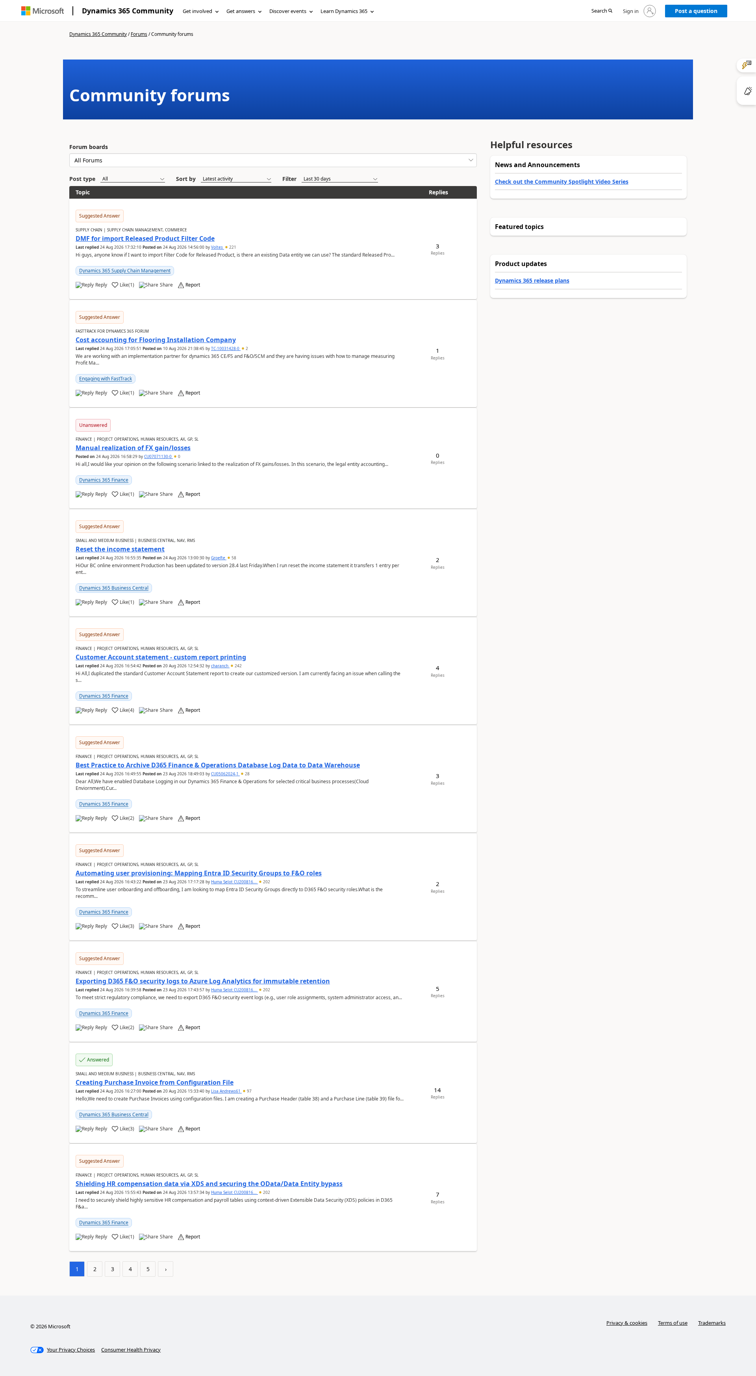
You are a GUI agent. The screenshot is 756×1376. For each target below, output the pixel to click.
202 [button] (266, 881)
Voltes (217, 247)
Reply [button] (101, 285)
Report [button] (192, 285)
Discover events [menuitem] (287, 11)
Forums (139, 34)
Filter (289, 178)
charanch (220, 665)
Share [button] (166, 285)
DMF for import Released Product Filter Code (145, 238)
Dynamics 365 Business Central (113, 588)
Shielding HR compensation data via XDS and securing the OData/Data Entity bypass (209, 1183)
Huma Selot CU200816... (234, 881)
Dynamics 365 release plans (532, 280)
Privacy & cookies (626, 1322)
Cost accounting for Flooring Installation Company (156, 339)
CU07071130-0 (158, 456)
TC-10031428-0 (226, 348)
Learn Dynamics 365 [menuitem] (344, 11)
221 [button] (232, 247)
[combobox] (273, 160)
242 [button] (237, 665)
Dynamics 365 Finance (103, 480)
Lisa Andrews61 (226, 1091)
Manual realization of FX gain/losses (133, 447)
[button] (602, 11)
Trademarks (712, 1322)
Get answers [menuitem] (240, 11)
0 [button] (178, 456)
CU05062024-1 (225, 773)
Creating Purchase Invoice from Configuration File (154, 1082)
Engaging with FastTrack (105, 378)
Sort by (186, 178)
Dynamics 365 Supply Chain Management (124, 270)
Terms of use (672, 1322)
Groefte (218, 557)
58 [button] (233, 557)
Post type (82, 178)
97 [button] (249, 1091)
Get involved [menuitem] (197, 11)
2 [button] (246, 348)
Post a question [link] (696, 11)
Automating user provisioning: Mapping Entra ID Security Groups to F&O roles (199, 873)
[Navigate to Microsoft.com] (42, 10)
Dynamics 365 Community (127, 10)
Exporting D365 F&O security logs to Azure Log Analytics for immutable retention (203, 981)
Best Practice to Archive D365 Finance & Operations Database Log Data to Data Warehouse (218, 765)
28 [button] (247, 773)
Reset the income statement (120, 549)
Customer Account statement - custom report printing (161, 657)
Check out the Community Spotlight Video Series (561, 181)
